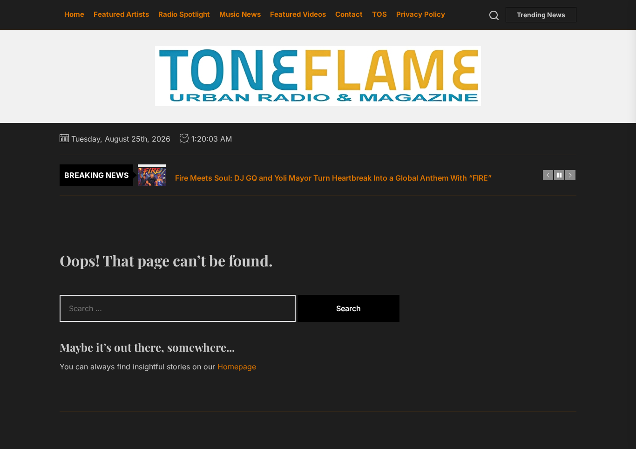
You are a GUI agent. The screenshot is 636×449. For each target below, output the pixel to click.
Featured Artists (121, 14)
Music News (240, 14)
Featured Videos (298, 14)
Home (74, 14)
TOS (379, 14)
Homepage (236, 366)
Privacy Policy (420, 14)
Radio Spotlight (184, 14)
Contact (349, 14)
